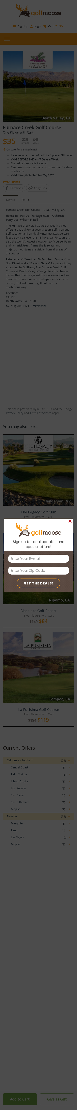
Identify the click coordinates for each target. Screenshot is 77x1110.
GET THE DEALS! (39, 583)
